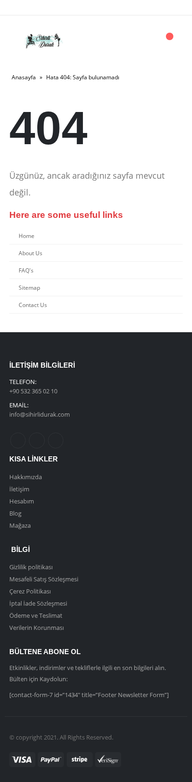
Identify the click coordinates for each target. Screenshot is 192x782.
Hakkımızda (25, 477)
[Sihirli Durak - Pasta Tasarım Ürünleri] (43, 41)
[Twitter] (37, 7)
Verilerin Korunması (36, 627)
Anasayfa (24, 77)
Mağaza (20, 525)
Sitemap (29, 287)
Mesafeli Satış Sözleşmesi (43, 579)
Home (26, 235)
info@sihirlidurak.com (39, 414)
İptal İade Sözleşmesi (38, 603)
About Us (30, 253)
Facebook (18, 440)
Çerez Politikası (30, 591)
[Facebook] (22, 7)
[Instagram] (53, 7)
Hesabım (21, 501)
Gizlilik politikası (31, 567)
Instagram (55, 440)
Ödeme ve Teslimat (35, 615)
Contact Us (33, 304)
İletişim (19, 489)
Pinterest (36, 440)
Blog (15, 513)
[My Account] (142, 41)
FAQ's (26, 270)
